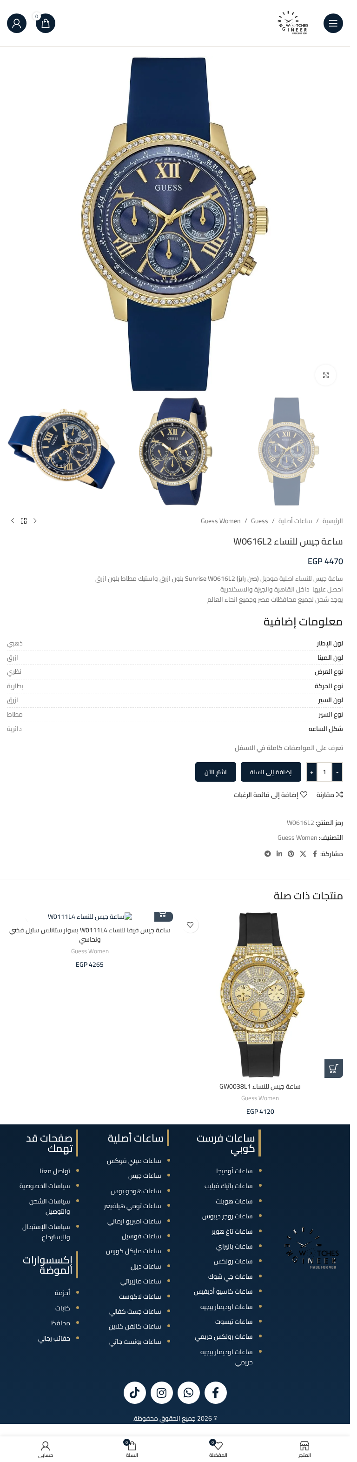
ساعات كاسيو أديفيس (223, 1291)
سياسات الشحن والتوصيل (49, 1206)
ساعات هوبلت (234, 1201)
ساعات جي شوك (230, 1276)
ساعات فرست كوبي (226, 1143)
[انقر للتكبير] (325, 375)
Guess (259, 521)
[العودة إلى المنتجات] (23, 520)
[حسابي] (16, 23)
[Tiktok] (135, 1393)
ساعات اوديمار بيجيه (226, 1307)
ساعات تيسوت (234, 1322)
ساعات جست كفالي (135, 1311)
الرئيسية (333, 521)
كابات (62, 1308)
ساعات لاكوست (140, 1296)
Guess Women (221, 521)
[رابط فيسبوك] (314, 854)
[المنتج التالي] (12, 520)
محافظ (60, 1323)
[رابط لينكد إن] (279, 854)
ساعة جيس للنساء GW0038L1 (260, 1086)
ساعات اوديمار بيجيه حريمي (226, 1357)
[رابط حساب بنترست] (291, 854)
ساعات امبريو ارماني (134, 1221)
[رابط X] (303, 854)
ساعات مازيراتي (140, 1281)
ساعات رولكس (233, 1261)
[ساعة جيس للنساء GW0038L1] (261, 995)
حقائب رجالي (54, 1338)
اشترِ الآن (216, 772)
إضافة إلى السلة (271, 772)
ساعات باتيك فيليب (229, 1186)
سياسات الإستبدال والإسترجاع (46, 1232)
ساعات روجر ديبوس (227, 1216)
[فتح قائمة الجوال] (333, 23)
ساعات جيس (144, 1176)
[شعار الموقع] (293, 23)
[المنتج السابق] (34, 520)
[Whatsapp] (189, 1393)
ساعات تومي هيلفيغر (132, 1206)
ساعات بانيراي (234, 1246)
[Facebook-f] (216, 1393)
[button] (333, 1068)
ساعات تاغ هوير (232, 1231)
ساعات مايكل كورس (133, 1251)
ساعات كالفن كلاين (135, 1326)
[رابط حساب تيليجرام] (268, 854)
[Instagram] (162, 1393)
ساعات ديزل (146, 1266)
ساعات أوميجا (234, 1171)
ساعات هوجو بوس (136, 1191)
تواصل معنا (55, 1171)
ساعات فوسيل (141, 1236)
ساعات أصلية (295, 521)
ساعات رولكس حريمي (224, 1336)
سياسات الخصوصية (45, 1186)
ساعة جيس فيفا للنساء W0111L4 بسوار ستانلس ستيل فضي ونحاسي (90, 934)
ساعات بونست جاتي (135, 1342)
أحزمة (62, 1293)
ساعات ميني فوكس (134, 1161)
